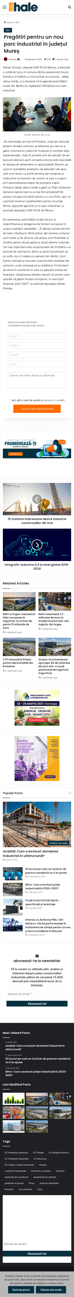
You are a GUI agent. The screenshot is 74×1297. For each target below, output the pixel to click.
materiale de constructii (16, 1177)
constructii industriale (15, 1171)
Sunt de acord (21, 1289)
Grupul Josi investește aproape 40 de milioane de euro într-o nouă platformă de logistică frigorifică (54, 666)
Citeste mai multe (51, 1289)
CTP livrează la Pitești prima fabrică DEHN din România (18, 663)
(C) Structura (40, 1158)
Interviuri (60, 1171)
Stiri (17, 22)
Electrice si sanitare (41, 1171)
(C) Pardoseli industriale (17, 1158)
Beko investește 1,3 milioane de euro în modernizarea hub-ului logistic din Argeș (53, 619)
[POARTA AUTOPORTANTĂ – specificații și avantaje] (13, 907)
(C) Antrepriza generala (16, 1152)
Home (9, 22)
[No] (69, 1284)
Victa (39, 1189)
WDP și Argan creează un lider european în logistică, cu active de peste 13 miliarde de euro (19, 621)
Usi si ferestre (25, 1189)
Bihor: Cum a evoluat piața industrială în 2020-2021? (42, 886)
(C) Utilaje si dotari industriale (19, 1164)
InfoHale (12, 59)
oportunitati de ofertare (44, 1177)
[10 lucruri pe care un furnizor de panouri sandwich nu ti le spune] (13, 873)
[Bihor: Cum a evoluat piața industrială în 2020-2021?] (13, 889)
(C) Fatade (38, 1152)
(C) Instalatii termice (59, 1152)
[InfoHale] (23, 7)
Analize (43, 1164)
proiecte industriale (49, 1183)
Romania (9, 1189)
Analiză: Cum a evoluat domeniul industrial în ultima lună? (30, 853)
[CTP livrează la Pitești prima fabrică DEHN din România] (19, 647)
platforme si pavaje (14, 1183)
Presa (31, 1183)
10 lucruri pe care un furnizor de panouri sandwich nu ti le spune (46, 871)
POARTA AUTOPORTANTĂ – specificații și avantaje (42, 902)
